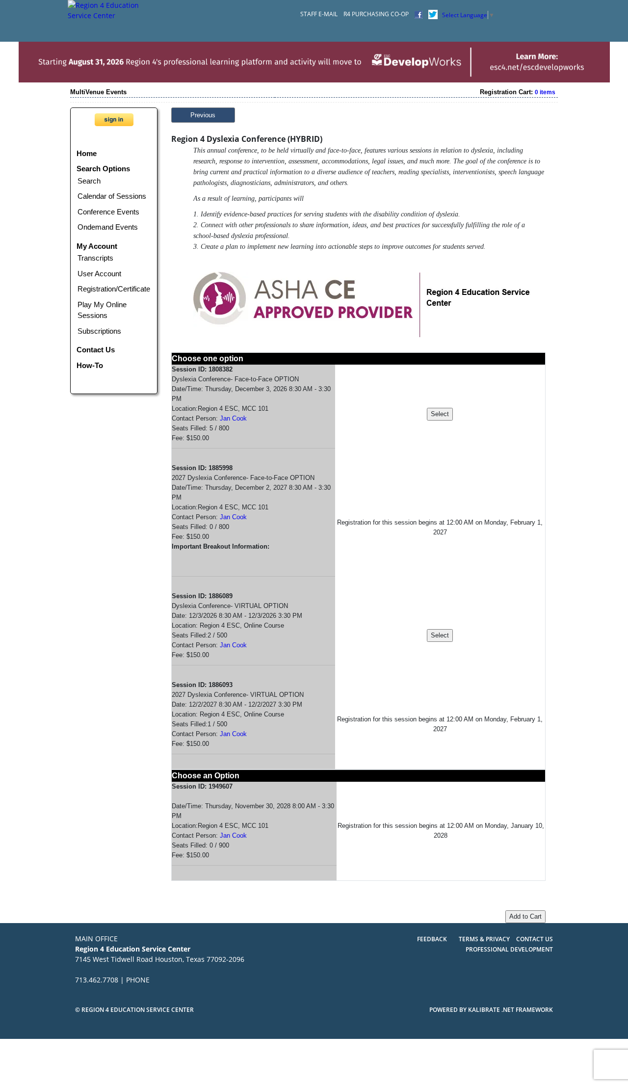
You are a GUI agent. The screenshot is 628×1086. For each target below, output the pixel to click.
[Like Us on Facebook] (418, 14)
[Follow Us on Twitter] (433, 14)
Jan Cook (233, 418)
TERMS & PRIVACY (485, 939)
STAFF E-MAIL (319, 14)
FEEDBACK (432, 939)
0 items (545, 92)
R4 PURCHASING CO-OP (376, 14)
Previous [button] (202, 115)
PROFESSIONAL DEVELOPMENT (509, 949)
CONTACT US (534, 939)
